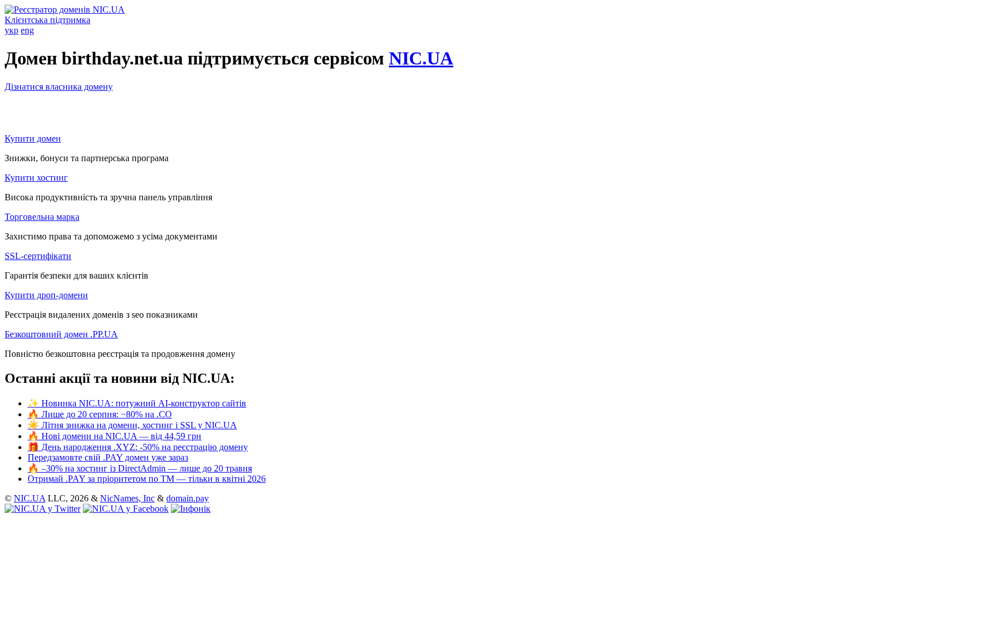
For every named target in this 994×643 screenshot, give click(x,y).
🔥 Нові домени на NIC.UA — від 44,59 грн (114, 436)
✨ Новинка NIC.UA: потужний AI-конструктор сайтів (137, 403)
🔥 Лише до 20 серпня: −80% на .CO (100, 414)
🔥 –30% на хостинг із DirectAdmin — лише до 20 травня (140, 468)
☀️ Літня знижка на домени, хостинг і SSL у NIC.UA (132, 425)
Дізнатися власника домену (59, 87)
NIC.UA (421, 58)
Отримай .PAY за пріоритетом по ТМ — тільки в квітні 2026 (147, 479)
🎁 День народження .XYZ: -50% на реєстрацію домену (138, 447)
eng (27, 30)
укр (11, 30)
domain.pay (187, 498)
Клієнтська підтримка (47, 20)
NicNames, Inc (127, 498)
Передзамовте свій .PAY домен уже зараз (108, 457)
